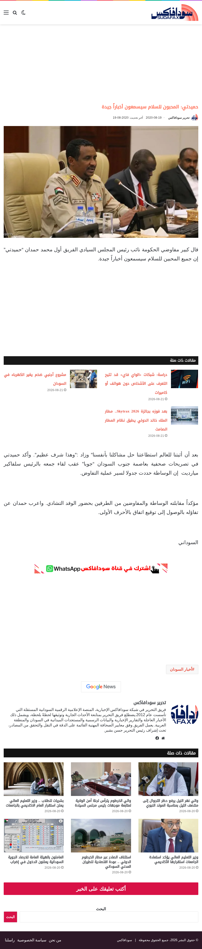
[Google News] (101, 686)
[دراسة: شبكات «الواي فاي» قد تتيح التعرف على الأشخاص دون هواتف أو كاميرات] (184, 379)
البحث (101, 909)
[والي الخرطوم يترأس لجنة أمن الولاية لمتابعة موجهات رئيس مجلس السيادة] (101, 779)
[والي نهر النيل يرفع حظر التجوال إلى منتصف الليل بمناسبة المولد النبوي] (168, 779)
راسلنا (10, 940)
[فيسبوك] (157, 738)
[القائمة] (6, 14)
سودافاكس (124, 940)
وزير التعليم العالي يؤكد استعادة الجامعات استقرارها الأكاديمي (173, 859)
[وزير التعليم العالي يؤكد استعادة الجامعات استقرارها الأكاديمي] (168, 835)
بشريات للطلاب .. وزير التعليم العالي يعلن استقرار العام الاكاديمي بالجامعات (35, 803)
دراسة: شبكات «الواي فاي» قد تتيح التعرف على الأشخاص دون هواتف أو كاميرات (136, 383)
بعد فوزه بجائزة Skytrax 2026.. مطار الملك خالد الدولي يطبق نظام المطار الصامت (136, 420)
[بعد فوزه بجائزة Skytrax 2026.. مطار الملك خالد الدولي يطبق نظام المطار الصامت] (184, 415)
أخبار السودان (181, 669)
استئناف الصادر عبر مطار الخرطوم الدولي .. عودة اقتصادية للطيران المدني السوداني (106, 862)
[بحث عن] (14, 14)
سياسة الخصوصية (31, 940)
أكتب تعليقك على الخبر (101, 889)
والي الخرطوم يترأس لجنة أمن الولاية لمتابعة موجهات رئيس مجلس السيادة (103, 803)
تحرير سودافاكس (178, 117)
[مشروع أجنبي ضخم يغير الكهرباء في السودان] (83, 379)
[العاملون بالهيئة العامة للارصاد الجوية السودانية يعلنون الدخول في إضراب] (34, 835)
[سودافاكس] (175, 12)
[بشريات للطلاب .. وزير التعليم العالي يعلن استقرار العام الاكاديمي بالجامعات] (34, 779)
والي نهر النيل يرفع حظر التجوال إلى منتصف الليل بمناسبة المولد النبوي (170, 803)
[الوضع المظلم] (23, 14)
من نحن (55, 940)
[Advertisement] (160, 63)
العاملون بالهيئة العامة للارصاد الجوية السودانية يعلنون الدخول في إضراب (36, 859)
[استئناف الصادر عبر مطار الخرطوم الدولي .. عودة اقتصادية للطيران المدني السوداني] (101, 835)
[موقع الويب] (163, 738)
